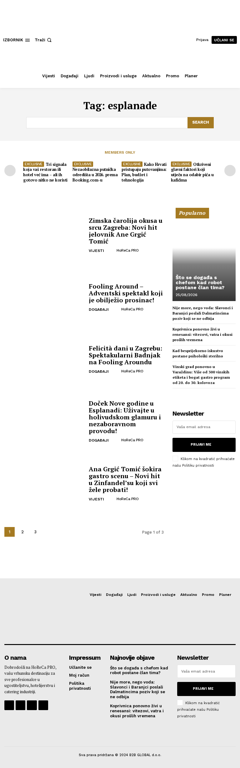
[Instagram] (20, 705)
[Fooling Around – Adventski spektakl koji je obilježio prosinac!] (44, 297)
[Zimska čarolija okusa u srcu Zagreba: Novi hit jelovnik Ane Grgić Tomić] (44, 236)
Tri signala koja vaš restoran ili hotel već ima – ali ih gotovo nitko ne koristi (45, 172)
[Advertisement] (204, 514)
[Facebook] (9, 705)
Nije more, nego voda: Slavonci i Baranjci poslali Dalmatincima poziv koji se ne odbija (202, 313)
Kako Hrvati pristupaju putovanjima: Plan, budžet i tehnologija (144, 172)
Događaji (99, 309)
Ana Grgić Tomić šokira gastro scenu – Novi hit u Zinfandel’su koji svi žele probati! (125, 479)
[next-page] (230, 170)
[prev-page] (10, 170)
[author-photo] (112, 250)
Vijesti (96, 250)
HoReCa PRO (127, 250)
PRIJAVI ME (201, 445)
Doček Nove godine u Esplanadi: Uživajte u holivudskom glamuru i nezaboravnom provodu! (125, 417)
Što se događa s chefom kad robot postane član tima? (200, 282)
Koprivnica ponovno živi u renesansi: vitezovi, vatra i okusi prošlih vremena (202, 334)
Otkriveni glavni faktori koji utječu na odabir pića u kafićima (192, 172)
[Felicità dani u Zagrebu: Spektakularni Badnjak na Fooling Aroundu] (44, 360)
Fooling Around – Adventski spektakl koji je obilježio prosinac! (126, 293)
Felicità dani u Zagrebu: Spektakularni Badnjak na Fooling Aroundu (125, 355)
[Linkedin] (32, 705)
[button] (44, 40)
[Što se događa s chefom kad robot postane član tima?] (204, 257)
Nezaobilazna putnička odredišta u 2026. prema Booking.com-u (95, 174)
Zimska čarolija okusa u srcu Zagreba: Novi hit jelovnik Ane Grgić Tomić (125, 230)
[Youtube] (43, 705)
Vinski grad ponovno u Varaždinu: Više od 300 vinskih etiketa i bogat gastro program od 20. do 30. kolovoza (201, 374)
